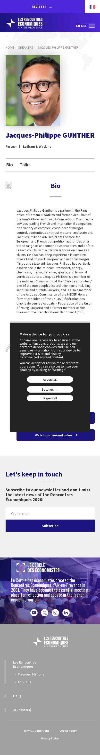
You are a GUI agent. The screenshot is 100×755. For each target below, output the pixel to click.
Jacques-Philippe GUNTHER (57, 47)
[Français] (90, 6)
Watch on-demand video (54, 435)
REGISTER (39, 7)
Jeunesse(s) (22, 710)
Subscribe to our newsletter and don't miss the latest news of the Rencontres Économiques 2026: (48, 494)
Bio (9, 165)
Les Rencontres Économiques (24, 664)
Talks (25, 165)
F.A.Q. (17, 696)
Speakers (25, 47)
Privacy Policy (50, 738)
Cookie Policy (68, 730)
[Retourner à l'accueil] (29, 23)
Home (10, 47)
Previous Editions (31, 674)
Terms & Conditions (36, 730)
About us (24, 682)
